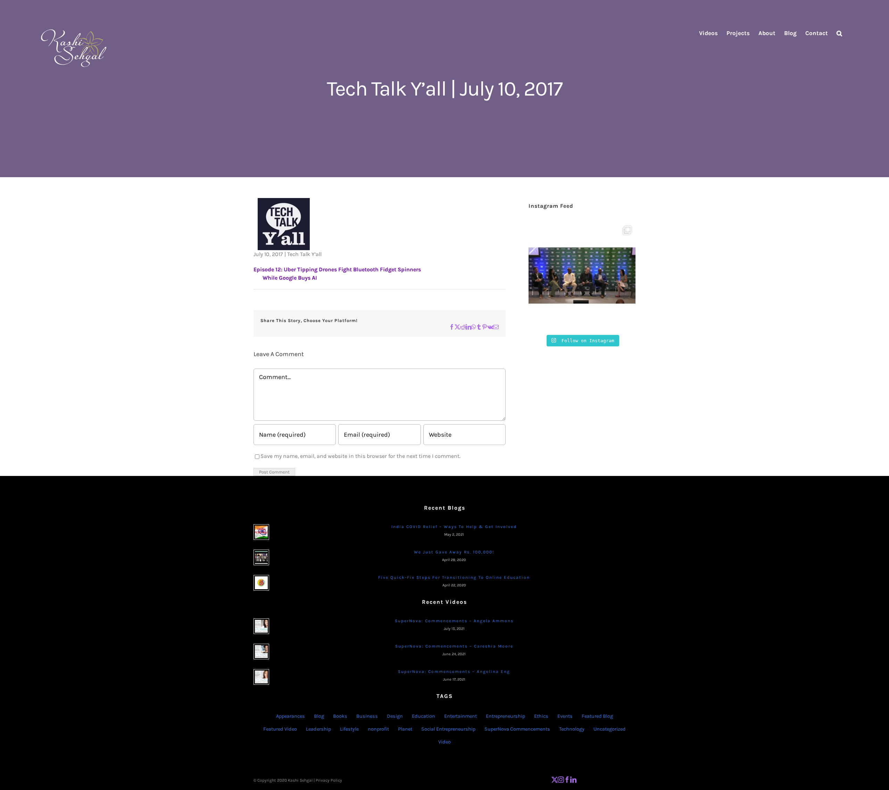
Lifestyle (349, 729)
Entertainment (460, 716)
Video (444, 742)
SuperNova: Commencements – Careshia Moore (454, 646)
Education (423, 716)
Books (340, 716)
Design (395, 716)
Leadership (318, 729)
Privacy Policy (329, 780)
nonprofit (378, 729)
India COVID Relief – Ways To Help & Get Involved (454, 526)
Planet (405, 729)
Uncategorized (609, 729)
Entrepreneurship (505, 716)
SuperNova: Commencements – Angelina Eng (454, 671)
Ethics (541, 716)
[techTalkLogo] (284, 202)
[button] (839, 33)
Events (565, 716)
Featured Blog (597, 716)
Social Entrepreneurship (448, 729)
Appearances (290, 716)
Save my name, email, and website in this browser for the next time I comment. (360, 456)
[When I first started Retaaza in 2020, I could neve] (582, 275)
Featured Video (280, 729)
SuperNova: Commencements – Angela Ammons (454, 620)
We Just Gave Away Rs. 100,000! (454, 552)
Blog (319, 716)
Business (367, 716)
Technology (571, 729)
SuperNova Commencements (517, 729)
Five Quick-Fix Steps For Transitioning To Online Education (454, 577)
